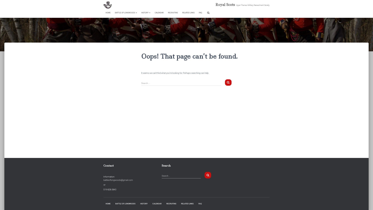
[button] (136, 13)
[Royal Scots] (107, 5)
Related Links (188, 13)
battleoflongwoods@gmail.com (118, 180)
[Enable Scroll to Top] (367, 204)
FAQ (200, 13)
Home (108, 13)
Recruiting (173, 13)
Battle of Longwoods (125, 13)
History (145, 13)
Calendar (159, 13)
